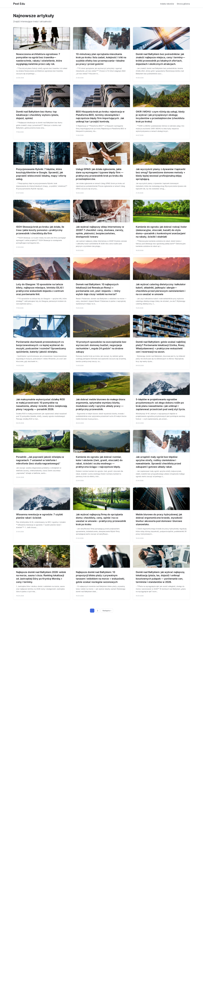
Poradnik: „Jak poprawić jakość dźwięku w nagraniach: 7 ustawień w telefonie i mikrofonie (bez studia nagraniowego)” (40, 460)
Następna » (107, 611)
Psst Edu (19, 3)
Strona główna (183, 4)
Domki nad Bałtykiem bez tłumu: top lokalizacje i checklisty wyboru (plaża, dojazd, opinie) (37, 115)
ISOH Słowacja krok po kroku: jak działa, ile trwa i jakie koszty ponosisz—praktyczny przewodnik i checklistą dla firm (40, 230)
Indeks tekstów (167, 4)
